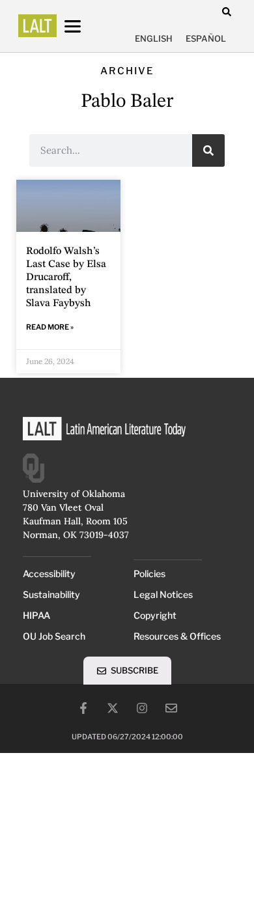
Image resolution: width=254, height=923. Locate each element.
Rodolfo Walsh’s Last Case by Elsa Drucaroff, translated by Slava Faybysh (66, 277)
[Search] (208, 150)
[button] (226, 11)
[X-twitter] (112, 708)
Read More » (50, 327)
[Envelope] (171, 708)
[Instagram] (142, 708)
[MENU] (84, 26)
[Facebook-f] (83, 708)
